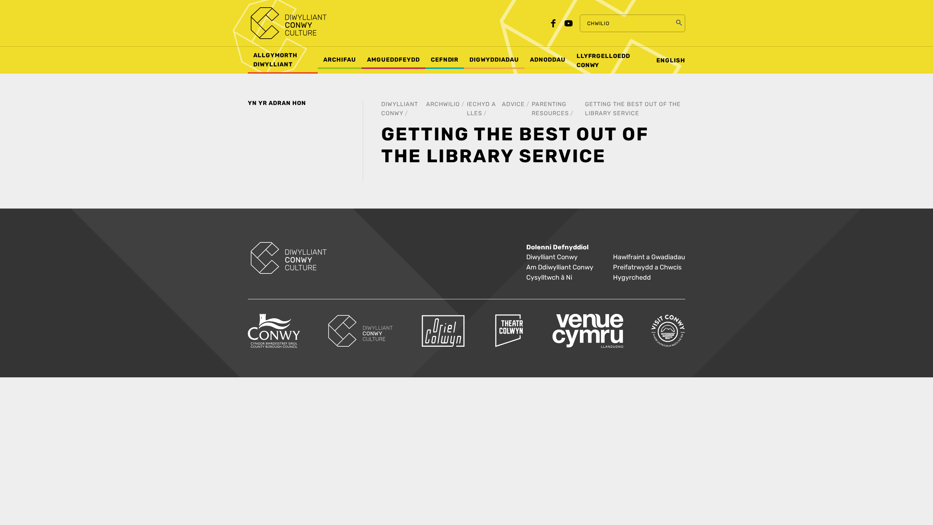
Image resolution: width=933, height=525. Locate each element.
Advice (513, 104)
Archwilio (443, 104)
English (670, 60)
